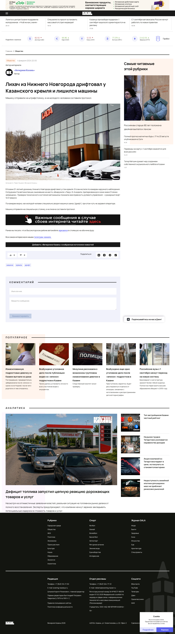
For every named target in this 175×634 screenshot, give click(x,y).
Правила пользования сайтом (59, 603)
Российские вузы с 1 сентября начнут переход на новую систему (153, 373)
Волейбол (93, 533)
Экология (51, 560)
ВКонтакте (135, 584)
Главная (9, 51)
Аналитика (15, 408)
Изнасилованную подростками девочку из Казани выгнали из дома (19, 373)
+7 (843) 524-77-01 (104, 584)
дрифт (27, 265)
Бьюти (133, 529)
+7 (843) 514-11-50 (62, 584)
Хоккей (92, 529)
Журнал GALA (138, 520)
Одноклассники (137, 599)
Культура (51, 548)
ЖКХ (49, 533)
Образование (53, 556)
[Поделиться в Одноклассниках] (104, 255)
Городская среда (54, 525)
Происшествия (53, 544)
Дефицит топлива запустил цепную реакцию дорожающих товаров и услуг (58, 494)
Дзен (133, 595)
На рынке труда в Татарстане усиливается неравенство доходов (156, 440)
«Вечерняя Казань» (24, 70)
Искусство (135, 541)
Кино (133, 537)
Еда (132, 544)
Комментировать (20, 316)
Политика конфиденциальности (60, 607)
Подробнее (148, 629)
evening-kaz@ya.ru (60, 588)
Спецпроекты (136, 552)
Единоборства (95, 552)
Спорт (92, 520)
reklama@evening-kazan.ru (105, 588)
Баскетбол (93, 537)
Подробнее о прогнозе (13, 40)
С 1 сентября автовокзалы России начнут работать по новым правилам (149, 21)
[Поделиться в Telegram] (110, 255)
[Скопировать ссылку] (115, 255)
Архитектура (136, 548)
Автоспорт (93, 541)
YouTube (134, 588)
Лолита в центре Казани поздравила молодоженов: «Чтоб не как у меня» (22, 21)
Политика (51, 537)
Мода (133, 525)
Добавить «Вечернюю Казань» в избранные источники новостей (63, 244)
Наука (50, 552)
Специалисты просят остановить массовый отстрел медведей (62, 21)
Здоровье (135, 533)
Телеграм (135, 591)
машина (10, 265)
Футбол (92, 525)
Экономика (52, 541)
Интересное (94, 556)
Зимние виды (94, 548)
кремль (19, 265)
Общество (19, 51)
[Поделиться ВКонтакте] (98, 255)
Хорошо (165, 629)
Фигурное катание (96, 544)
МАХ (133, 603)
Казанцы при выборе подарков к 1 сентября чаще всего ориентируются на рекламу (107, 22)
